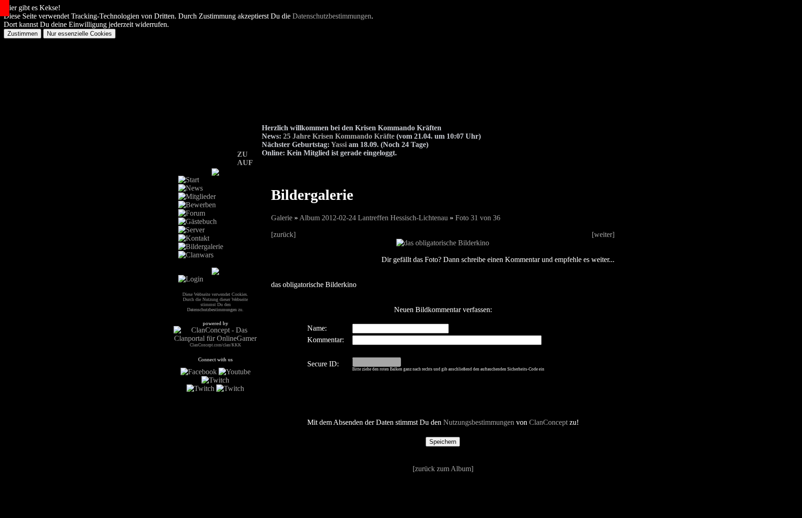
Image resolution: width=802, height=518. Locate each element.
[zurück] (283, 234)
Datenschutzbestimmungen (331, 16)
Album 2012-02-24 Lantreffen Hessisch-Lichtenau (373, 218)
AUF (245, 162)
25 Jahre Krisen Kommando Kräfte (339, 136)
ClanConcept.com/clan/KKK (215, 345)
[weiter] (603, 234)
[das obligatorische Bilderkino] (442, 243)
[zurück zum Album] (443, 469)
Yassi (339, 144)
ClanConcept (548, 422)
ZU (242, 154)
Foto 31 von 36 (477, 218)
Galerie (281, 218)
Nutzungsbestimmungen (478, 422)
